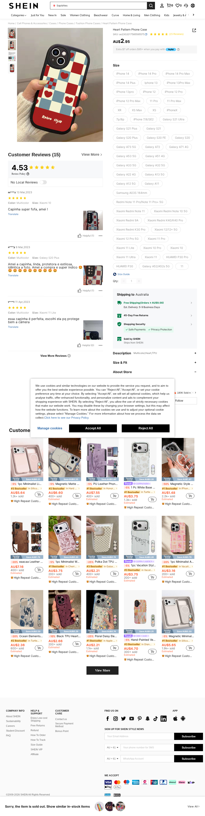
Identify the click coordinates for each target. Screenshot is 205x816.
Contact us (61, 719)
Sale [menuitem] (63, 15)
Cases (52, 23)
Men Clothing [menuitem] (152, 15)
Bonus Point (61, 731)
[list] (137, 719)
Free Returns (38, 725)
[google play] (183, 720)
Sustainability (13, 721)
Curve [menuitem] (115, 15)
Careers (10, 726)
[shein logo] (23, 5)
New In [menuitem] (52, 15)
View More (102, 670)
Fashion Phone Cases (88, 23)
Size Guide (37, 744)
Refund (35, 730)
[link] (169, 5)
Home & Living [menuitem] (131, 15)
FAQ (8, 735)
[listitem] (27, 470)
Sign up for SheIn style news (124, 729)
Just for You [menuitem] (37, 15)
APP (175, 711)
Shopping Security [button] (134, 324)
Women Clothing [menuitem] (80, 15)
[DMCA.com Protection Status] (117, 794)
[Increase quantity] (139, 281)
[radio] (123, 73)
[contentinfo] (154, 784)
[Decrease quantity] (123, 281)
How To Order (38, 735)
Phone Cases (66, 23)
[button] (186, 5)
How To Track (38, 740)
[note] (27, 479)
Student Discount (15, 730)
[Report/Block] (100, 235)
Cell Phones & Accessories (32, 23)
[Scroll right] (193, 15)
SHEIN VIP (36, 749)
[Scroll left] (188, 15)
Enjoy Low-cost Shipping (39, 719)
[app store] (175, 720)
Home (11, 23)
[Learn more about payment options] (178, 49)
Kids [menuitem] (166, 15)
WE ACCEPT (112, 775)
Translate (13, 214)
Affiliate (35, 754)
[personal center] (162, 5)
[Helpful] (79, 235)
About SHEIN (13, 716)
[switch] (43, 182)
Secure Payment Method (64, 725)
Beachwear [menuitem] (101, 15)
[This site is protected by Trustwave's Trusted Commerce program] (108, 794)
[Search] (151, 5)
